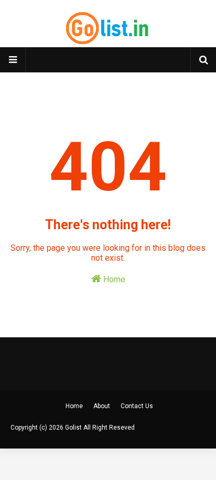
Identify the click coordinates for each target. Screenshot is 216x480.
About (101, 406)
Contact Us (137, 406)
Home (113, 279)
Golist (73, 427)
